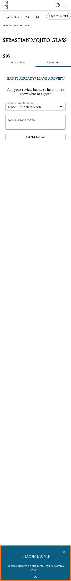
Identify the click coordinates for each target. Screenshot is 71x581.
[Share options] (28, 17)
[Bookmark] (37, 17)
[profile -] (58, 5)
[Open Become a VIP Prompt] (35, 577)
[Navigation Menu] (66, 5)
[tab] (18, 62)
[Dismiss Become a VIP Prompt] (64, 552)
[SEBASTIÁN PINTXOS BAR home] (11, 5)
